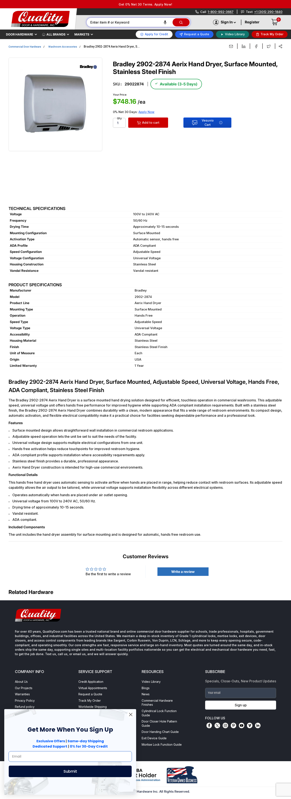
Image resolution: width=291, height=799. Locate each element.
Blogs (146, 688)
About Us (21, 681)
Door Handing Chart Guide (160, 732)
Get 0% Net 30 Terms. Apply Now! (145, 4)
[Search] (181, 22)
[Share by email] (231, 46)
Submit (70, 771)
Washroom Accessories (62, 46)
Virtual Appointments (92, 688)
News (146, 694)
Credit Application (90, 681)
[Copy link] (280, 46)
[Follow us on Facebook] (209, 725)
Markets (81, 34)
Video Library (151, 681)
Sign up (241, 705)
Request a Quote (90, 694)
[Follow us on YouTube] (242, 725)
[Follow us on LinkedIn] (258, 725)
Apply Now (146, 112)
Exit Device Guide (154, 738)
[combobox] (129, 22)
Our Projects (23, 688)
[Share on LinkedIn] (243, 46)
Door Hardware (19, 34)
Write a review (183, 572)
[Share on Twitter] (269, 46)
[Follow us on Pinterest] (233, 725)
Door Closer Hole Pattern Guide (159, 723)
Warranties (22, 694)
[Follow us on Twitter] (217, 725)
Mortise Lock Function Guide (162, 744)
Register (252, 22)
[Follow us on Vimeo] (250, 725)
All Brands (55, 34)
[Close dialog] (130, 714)
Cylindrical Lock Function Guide (159, 713)
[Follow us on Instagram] (225, 725)
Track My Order (89, 700)
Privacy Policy (25, 700)
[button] (165, 22)
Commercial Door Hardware (25, 46)
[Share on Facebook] (256, 46)
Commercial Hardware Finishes (157, 703)
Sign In (227, 22)
